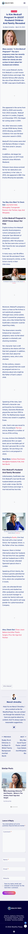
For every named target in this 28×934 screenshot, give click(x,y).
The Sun (19, 428)
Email (6, 869)
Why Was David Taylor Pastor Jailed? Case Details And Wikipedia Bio (21, 745)
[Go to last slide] (4, 789)
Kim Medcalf (7, 686)
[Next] (23, 789)
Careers (15, 918)
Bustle (14, 538)
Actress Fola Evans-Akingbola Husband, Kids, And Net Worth (13, 461)
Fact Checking (8, 918)
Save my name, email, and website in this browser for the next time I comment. (14, 886)
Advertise (21, 917)
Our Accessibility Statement (11, 917)
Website (6, 878)
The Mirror (17, 533)
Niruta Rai (8, 801)
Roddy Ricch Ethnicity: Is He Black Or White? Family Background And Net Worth (7, 746)
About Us (6, 916)
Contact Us (13, 916)
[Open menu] (24, 3)
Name (6, 860)
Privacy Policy (20, 916)
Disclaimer (20, 918)
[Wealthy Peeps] (8, 3)
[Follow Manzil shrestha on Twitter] (14, 727)
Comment (7, 832)
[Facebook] (14, 931)
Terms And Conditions (17, 920)
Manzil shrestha (9, 27)
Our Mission (8, 920)
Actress (14, 11)
